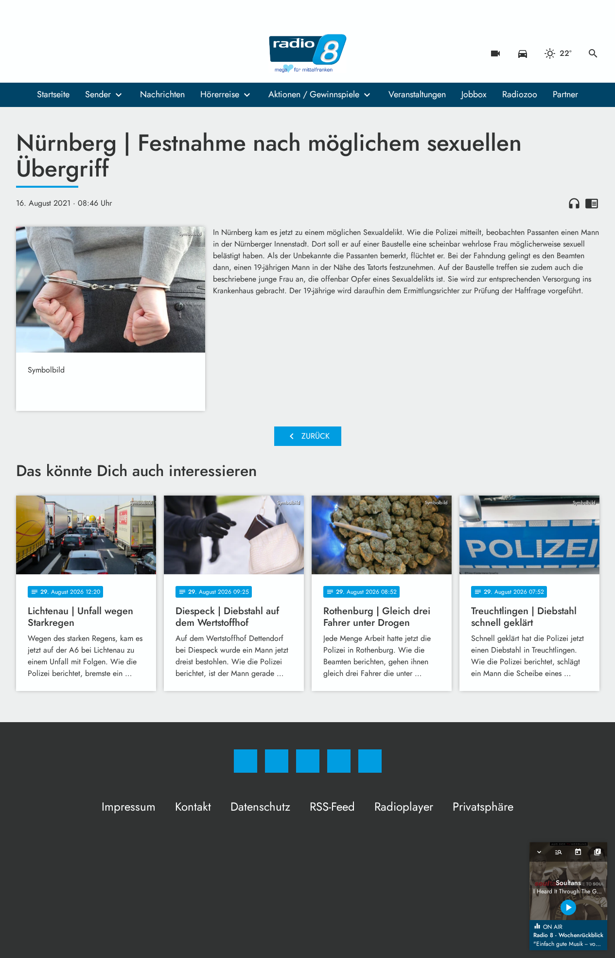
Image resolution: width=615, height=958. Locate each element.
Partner (565, 94)
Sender (98, 94)
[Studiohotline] (84, 53)
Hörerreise (219, 94)
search (593, 53)
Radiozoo (519, 94)
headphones (574, 203)
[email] (103, 53)
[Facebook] (25, 53)
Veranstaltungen (417, 94)
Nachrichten (162, 94)
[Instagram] (45, 53)
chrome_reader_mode (591, 203)
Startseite (53, 94)
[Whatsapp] (64, 53)
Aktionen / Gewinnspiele (313, 94)
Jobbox (474, 94)
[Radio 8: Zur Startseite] (307, 53)
